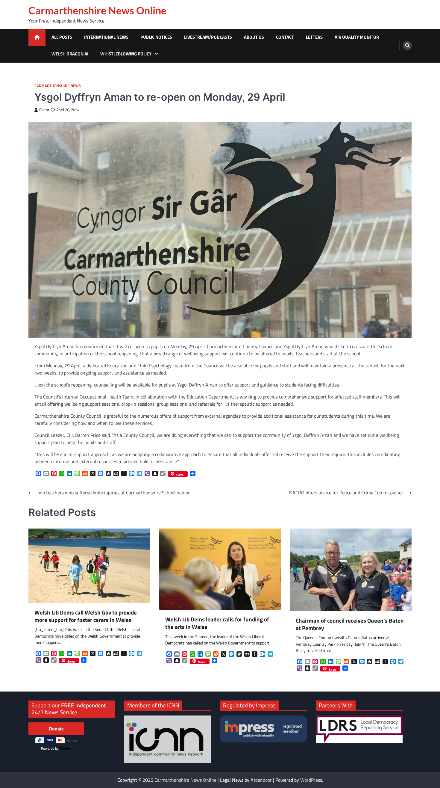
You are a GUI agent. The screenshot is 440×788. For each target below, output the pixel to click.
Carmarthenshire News (57, 86)
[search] (407, 45)
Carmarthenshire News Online (97, 10)
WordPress (311, 780)
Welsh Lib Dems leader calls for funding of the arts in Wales (217, 623)
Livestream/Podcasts (208, 37)
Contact (285, 37)
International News (106, 37)
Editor (44, 110)
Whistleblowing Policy (125, 53)
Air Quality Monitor (357, 37)
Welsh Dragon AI (69, 53)
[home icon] (36, 37)
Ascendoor (261, 780)
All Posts (61, 37)
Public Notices (156, 37)
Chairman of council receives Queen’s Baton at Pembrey (350, 624)
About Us (254, 37)
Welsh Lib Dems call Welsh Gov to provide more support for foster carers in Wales (85, 616)
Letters (314, 37)
